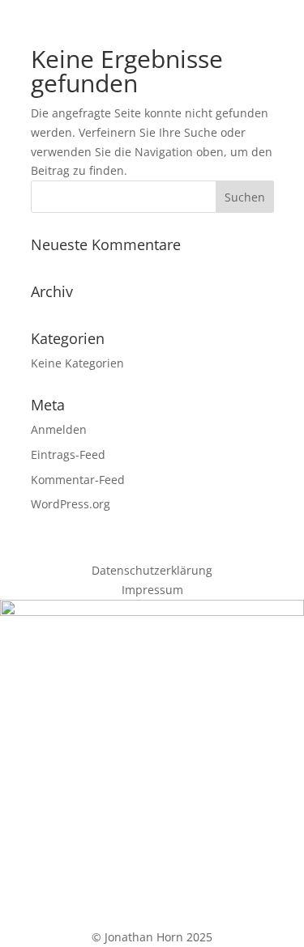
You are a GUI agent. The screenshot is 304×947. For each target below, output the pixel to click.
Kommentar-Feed (78, 479)
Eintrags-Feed (68, 454)
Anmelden (59, 429)
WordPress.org (70, 504)
